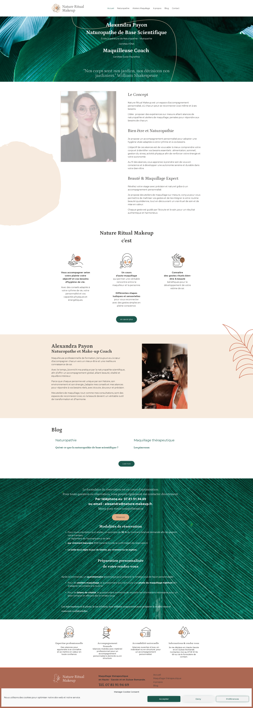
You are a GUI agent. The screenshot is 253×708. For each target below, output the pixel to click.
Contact (175, 8)
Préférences (232, 699)
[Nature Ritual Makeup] (67, 8)
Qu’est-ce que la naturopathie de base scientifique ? (86, 447)
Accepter (164, 699)
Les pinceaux (142, 447)
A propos (157, 8)
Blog (166, 8)
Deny (198, 699)
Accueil (110, 8)
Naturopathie (123, 8)
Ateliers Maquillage (141, 8)
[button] (126, 319)
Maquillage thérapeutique (154, 440)
